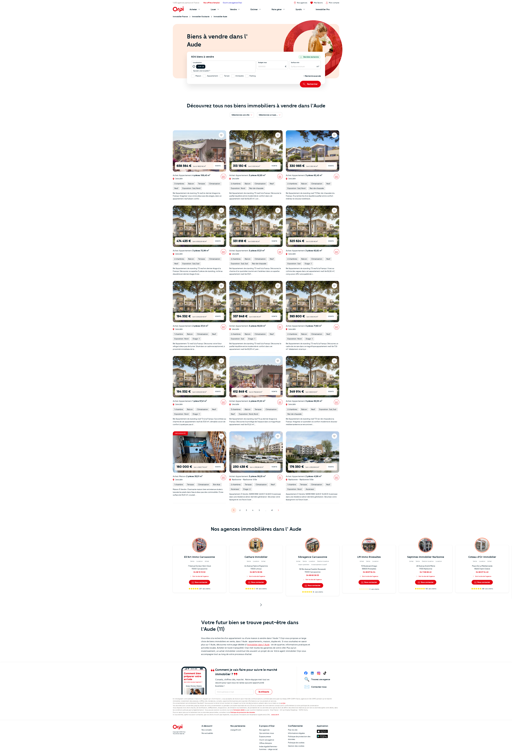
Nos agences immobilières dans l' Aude (256, 529)
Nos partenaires (237, 726)
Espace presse (265, 736)
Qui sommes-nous (266, 733)
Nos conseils (207, 730)
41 (273, 511)
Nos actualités (207, 733)
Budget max (262, 62)
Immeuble (239, 76)
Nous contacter (200, 582)
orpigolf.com (235, 730)
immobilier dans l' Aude (258, 644)
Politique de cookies (296, 743)
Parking (252, 76)
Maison (198, 76)
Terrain (227, 76)
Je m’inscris (263, 692)
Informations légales (296, 733)
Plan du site (292, 730)
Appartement (212, 76)
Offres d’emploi (265, 743)
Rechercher (312, 84)
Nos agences (264, 730)
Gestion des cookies (296, 746)
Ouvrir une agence (266, 740)
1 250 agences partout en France (186, 3)
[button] (203, 66)
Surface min (295, 62)
